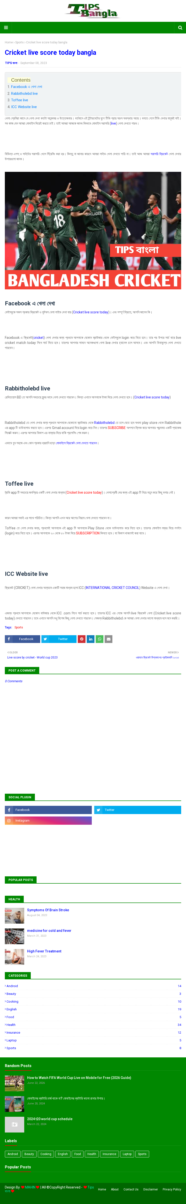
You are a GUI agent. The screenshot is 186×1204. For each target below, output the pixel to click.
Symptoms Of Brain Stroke (48, 910)
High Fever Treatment (44, 951)
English (94, 1009)
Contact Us (131, 1189)
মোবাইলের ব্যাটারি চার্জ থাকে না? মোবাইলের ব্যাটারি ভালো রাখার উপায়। (66, 1098)
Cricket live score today (90, 312)
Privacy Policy (172, 1189)
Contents (21, 80)
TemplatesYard (40, 1197)
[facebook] (48, 810)
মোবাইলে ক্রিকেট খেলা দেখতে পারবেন (76, 443)
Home (9, 42)
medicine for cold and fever (49, 931)
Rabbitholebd (104, 423)
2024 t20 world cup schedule (49, 1119)
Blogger (76, 1197)
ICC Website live (24, 107)
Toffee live (19, 100)
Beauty (94, 994)
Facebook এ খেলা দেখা (26, 87)
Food (94, 1017)
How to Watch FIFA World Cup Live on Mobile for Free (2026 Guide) (79, 1078)
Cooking (94, 1001)
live (113, 123)
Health (94, 1025)
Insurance (94, 1032)
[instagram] (48, 820)
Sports (19, 42)
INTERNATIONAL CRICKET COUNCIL (112, 588)
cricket (38, 338)
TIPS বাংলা (11, 63)
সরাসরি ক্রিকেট (159, 154)
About (115, 1189)
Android (94, 986)
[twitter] (137, 810)
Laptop (94, 1040)
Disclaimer (150, 1189)
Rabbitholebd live (24, 93)
